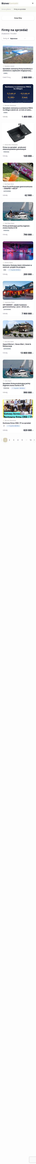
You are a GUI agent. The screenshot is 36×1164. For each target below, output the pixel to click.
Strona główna (6, 9)
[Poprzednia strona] (2, 440)
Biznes (10, 3)
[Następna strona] (34, 440)
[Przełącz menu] (32, 3)
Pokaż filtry (18, 18)
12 (30, 440)
